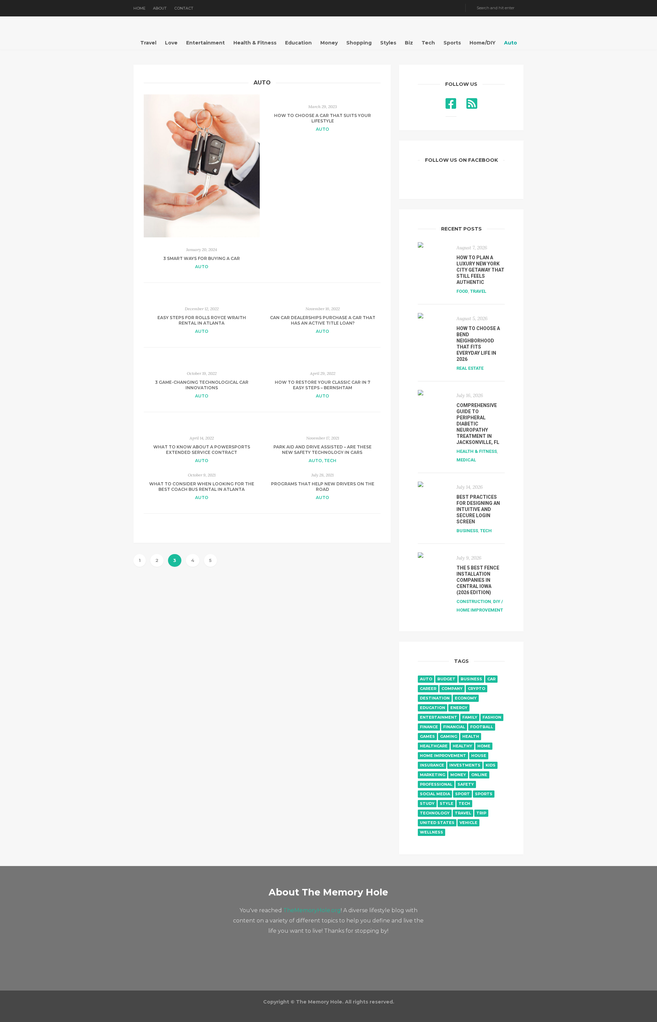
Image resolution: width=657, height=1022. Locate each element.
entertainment (438, 717)
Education (298, 43)
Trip (481, 813)
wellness (431, 832)
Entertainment (205, 43)
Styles (388, 43)
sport (462, 793)
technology (435, 813)
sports (483, 793)
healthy (462, 746)
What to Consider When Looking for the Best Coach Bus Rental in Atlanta (201, 486)
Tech (428, 43)
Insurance (432, 765)
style (446, 803)
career (428, 688)
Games (427, 736)
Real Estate (470, 368)
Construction (473, 601)
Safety (466, 784)
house (478, 755)
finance (429, 726)
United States (437, 822)
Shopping (359, 43)
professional (436, 784)
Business (467, 530)
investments (464, 765)
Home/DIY (482, 43)
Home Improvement (443, 755)
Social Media (435, 793)
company (452, 688)
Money (329, 43)
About (160, 8)
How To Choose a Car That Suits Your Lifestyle (322, 118)
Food (462, 291)
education (432, 707)
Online (479, 774)
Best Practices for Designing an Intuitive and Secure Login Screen (478, 509)
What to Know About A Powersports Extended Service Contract (201, 449)
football (481, 726)
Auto (510, 43)
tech (464, 803)
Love (171, 43)
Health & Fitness (254, 43)
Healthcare (434, 746)
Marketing (432, 774)
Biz (409, 43)
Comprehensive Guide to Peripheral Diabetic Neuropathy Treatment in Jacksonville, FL (477, 424)
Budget (446, 679)
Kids (490, 765)
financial (454, 726)
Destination (435, 698)
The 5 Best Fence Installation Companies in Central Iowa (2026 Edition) (477, 580)
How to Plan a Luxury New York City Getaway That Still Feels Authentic (480, 270)
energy (458, 707)
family (469, 717)
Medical (466, 459)
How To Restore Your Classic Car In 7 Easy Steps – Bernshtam (322, 385)
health (470, 736)
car (491, 679)
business (471, 679)
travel (463, 813)
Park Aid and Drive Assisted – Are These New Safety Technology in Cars (322, 449)
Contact (183, 8)
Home (139, 8)
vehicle (468, 822)
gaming (448, 736)
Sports (452, 43)
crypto (476, 688)
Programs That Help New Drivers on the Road (322, 486)
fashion (491, 717)
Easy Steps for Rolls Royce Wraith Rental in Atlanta (201, 320)
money (458, 774)
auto (426, 679)
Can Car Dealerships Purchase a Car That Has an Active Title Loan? (322, 320)
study (427, 803)
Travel (148, 43)
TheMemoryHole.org (312, 910)
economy (466, 698)
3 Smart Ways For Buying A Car (201, 258)
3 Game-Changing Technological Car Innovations (201, 385)
